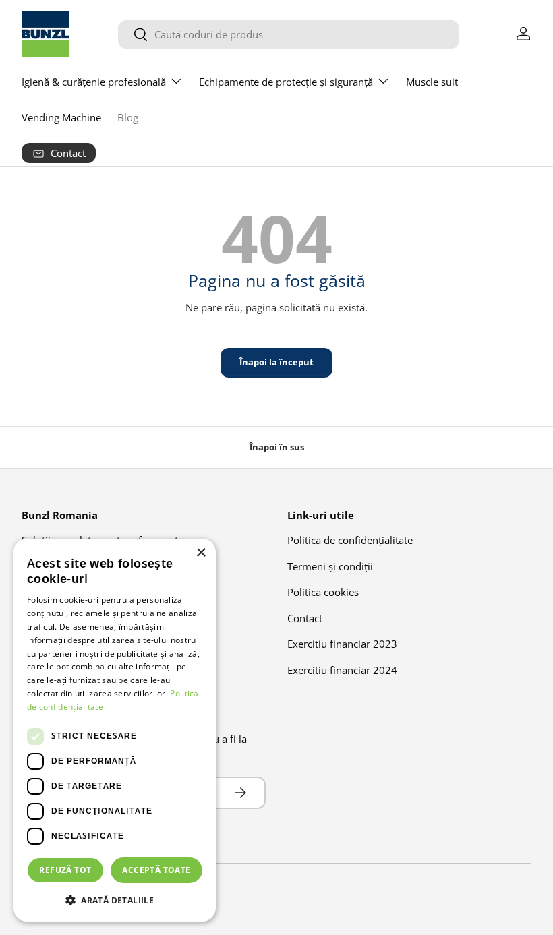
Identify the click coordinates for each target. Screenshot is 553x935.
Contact (304, 618)
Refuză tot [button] (65, 870)
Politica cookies (323, 592)
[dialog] (114, 730)
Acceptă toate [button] (156, 870)
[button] (114, 900)
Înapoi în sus (277, 447)
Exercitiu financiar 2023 (342, 644)
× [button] (201, 553)
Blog (127, 117)
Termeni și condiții (330, 566)
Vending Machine (61, 117)
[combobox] (288, 34)
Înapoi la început (276, 362)
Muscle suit (432, 81)
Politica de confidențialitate (350, 540)
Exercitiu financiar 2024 (342, 670)
